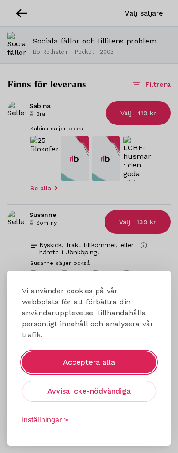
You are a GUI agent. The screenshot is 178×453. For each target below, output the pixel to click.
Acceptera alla (89, 362)
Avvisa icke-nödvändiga (89, 391)
